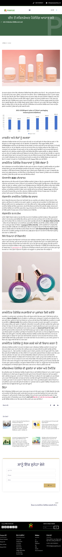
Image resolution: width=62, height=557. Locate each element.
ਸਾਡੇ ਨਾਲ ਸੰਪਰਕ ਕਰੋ (39, 550)
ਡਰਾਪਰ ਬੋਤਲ (18, 539)
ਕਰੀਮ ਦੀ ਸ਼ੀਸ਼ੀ (19, 548)
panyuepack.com (17, 247)
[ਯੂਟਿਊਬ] (5, 527)
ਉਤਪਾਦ (36, 541)
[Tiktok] (13, 527)
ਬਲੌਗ (36, 547)
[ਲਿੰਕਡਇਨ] (16, 527)
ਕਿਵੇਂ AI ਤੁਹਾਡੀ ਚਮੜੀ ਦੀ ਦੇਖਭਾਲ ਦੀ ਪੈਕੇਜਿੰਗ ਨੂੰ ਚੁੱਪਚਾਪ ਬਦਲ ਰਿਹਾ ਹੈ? (49, 438)
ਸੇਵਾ (36, 545)
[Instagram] (11, 527)
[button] (29, 10)
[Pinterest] (8, 527)
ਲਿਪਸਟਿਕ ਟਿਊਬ (19, 554)
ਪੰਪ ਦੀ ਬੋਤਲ (18, 543)
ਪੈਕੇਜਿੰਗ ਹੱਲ (37, 543)
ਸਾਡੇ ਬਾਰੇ (36, 548)
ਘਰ (35, 540)
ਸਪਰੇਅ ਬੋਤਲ (18, 545)
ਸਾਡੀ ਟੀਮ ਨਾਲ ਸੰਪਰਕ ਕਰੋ (46, 397)
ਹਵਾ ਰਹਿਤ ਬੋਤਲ (19, 552)
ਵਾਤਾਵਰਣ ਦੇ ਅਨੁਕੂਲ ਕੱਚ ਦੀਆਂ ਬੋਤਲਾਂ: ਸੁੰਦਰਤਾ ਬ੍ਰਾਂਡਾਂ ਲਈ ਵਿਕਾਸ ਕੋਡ (20, 438)
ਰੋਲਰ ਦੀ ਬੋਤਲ (18, 547)
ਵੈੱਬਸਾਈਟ (35, 397)
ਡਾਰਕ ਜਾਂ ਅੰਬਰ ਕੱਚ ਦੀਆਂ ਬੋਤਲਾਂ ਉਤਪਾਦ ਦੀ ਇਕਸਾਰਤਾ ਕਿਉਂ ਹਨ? (20, 422)
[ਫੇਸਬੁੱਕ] (3, 527)
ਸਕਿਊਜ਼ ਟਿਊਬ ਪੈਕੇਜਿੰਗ (20, 550)
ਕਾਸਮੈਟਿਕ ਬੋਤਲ (19, 541)
